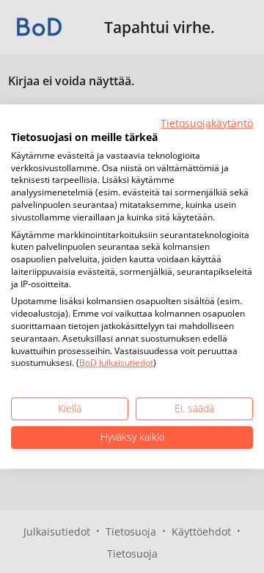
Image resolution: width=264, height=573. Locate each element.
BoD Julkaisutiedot (116, 363)
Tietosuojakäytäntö (207, 123)
